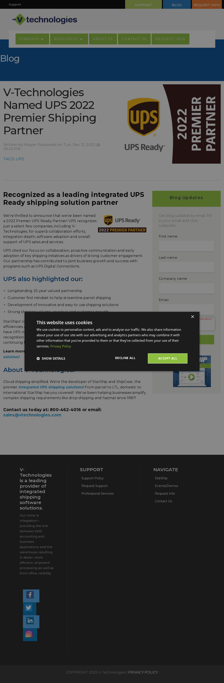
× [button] (192, 316)
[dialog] (112, 341)
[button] (51, 358)
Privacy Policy (60, 346)
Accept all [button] (167, 358)
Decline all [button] (125, 358)
